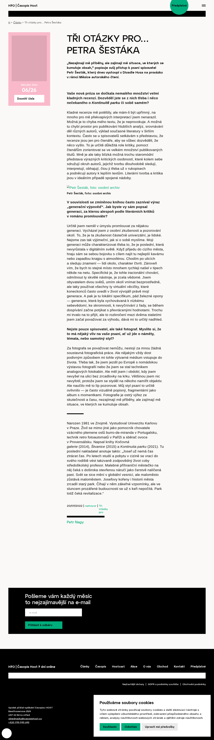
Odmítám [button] (131, 726)
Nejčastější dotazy (133, 684)
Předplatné (198, 666)
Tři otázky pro (103, 509)
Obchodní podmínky (194, 684)
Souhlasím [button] (110, 726)
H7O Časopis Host (22, 5)
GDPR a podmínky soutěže (163, 684)
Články (17, 22)
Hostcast (118, 666)
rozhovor (90, 505)
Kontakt (179, 666)
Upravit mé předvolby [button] (159, 726)
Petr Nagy (75, 522)
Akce (134, 666)
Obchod (162, 666)
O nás (147, 666)
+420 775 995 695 (18, 722)
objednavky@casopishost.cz (25, 718)
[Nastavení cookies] (7, 733)
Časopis (100, 666)
